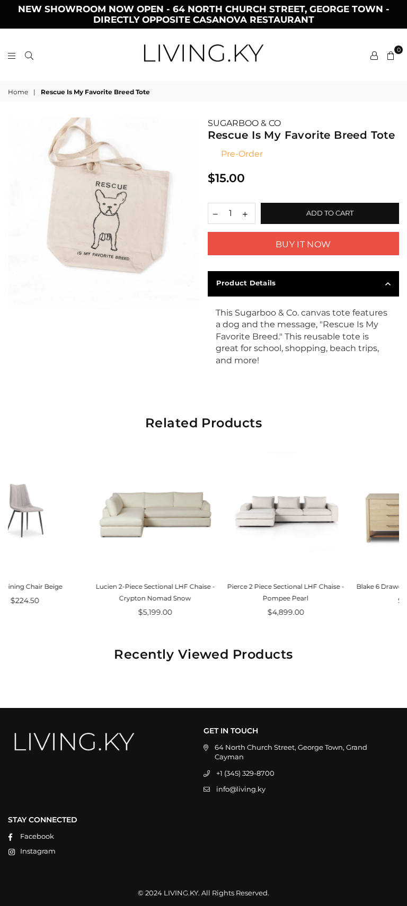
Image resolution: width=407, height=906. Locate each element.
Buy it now (303, 244)
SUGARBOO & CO (244, 123)
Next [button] (390, 537)
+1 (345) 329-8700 (245, 773)
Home (18, 92)
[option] (104, 213)
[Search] (29, 55)
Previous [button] (17, 537)
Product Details (246, 283)
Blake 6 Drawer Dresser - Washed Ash (334, 586)
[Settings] (374, 55)
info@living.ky (241, 789)
